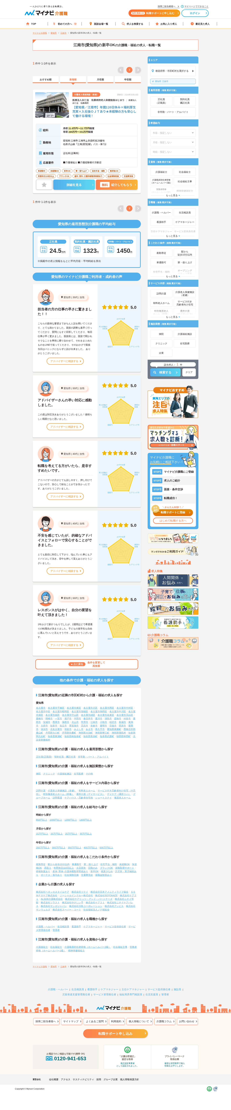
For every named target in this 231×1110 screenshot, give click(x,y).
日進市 (113, 725)
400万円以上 (90, 847)
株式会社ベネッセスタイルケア (52, 892)
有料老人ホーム (87, 790)
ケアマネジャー (109, 989)
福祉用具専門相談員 (130, 994)
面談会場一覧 (101, 23)
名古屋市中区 (43, 711)
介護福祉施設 (64, 773)
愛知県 (67, 297)
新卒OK (94, 871)
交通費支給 (87, 875)
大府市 (44, 725)
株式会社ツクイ (80, 892)
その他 (89, 773)
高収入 (47, 867)
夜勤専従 (40, 864)
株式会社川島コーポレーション (85, 906)
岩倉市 (94, 725)
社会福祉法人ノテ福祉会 (96, 909)
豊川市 (98, 718)
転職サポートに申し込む (153, 13)
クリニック (49, 773)
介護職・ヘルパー (45, 926)
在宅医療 (78, 773)
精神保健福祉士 (76, 950)
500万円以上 (106, 847)
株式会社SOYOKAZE (106, 895)
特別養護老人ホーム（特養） (58, 794)
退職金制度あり (103, 875)
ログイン (195, 13)
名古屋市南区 (52, 715)
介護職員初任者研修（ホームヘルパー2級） (87, 947)
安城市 (46, 722)
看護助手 (76, 926)
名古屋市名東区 (106, 715)
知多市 (53, 725)
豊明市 (103, 725)
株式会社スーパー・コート (67, 909)
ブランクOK (106, 867)
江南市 (161, 81)
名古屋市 (40, 708)
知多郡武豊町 (107, 736)
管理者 (56, 930)
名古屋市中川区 (117, 711)
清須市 (44, 729)
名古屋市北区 (90, 708)
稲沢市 (113, 722)
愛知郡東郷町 (114, 729)
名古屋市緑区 (88, 715)
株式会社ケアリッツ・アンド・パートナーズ (88, 899)
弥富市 (68, 729)
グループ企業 (110, 1079)
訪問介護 (40, 790)
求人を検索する (135, 23)
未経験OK (124, 864)
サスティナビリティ (83, 1079)
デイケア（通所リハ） (119, 794)
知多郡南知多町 (72, 736)
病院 (38, 773)
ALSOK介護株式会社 (52, 899)
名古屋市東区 (74, 708)
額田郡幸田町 (124, 736)
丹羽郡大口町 (52, 732)
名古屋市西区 (107, 708)
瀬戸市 (68, 718)
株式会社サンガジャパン (54, 906)
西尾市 (56, 722)
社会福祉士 (56, 947)
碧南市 (117, 718)
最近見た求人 (202, 23)
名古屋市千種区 (56, 708)
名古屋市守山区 (70, 715)
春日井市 (88, 718)
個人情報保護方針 (129, 1079)
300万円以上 (58, 847)
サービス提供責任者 (115, 926)
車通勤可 (76, 864)
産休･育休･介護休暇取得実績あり (70, 871)
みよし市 (78, 729)
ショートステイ (103, 797)
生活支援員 (151, 994)
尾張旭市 (74, 725)
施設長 (177, 989)
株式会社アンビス (114, 906)
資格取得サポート (124, 867)
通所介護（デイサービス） (90, 794)
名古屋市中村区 (125, 708)
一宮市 (58, 718)
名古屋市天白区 (125, 715)
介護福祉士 (42, 947)
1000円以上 (56, 819)
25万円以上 (71, 833)
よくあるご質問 (95, 1021)
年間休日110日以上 (64, 867)
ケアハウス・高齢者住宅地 (78, 797)
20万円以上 (57, 833)
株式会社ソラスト (50, 902)
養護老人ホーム (122, 797)
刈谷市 (127, 718)
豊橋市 (39, 718)
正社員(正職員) (44, 756)
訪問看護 (57, 797)
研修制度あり (43, 871)
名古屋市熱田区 (98, 711)
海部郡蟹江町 (102, 732)
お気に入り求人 (168, 23)
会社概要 (54, 1079)
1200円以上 (70, 819)
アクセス (65, 1079)
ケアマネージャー (92, 926)
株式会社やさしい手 (72, 902)
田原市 (122, 725)
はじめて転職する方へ (173, 520)
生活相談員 (63, 926)
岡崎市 (49, 718)
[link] (46, 79)
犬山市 (75, 722)
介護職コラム (164, 1021)
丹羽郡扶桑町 (69, 732)
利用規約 (116, 1021)
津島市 (108, 718)
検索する (165, 372)
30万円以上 (86, 833)
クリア (189, 372)
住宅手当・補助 (108, 864)
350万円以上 (74, 847)
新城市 (122, 722)
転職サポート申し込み (115, 1033)
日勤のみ (93, 867)
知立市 (63, 725)
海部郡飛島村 (119, 732)
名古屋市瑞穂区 (80, 711)
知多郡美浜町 (90, 736)
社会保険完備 (71, 875)
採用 (98, 1079)
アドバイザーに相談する (64, 361)
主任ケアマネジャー (133, 989)
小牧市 (103, 722)
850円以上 (41, 819)
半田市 (77, 718)
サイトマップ (70, 1021)
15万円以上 (42, 833)
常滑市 (84, 722)
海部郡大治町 (86, 732)
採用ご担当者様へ (46, 1021)
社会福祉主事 (120, 947)
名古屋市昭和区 (61, 711)
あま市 (89, 729)
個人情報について (139, 1021)
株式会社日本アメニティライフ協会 (109, 892)
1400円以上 (85, 819)
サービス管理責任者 (104, 994)
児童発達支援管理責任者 (76, 994)
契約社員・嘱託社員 (65, 756)
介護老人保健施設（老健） (62, 790)
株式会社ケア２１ (95, 902)
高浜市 (84, 725)
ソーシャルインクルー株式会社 (76, 895)
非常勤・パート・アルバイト (93, 756)
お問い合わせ (186, 1021)
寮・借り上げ (91, 864)
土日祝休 (81, 867)
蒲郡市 (65, 722)
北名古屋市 (56, 729)
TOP (33, 23)
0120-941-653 (70, 1058)
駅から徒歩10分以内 (59, 864)
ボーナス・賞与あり (51, 875)
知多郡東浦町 (55, 736)
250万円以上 (43, 847)
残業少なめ (107, 871)
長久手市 (100, 729)
